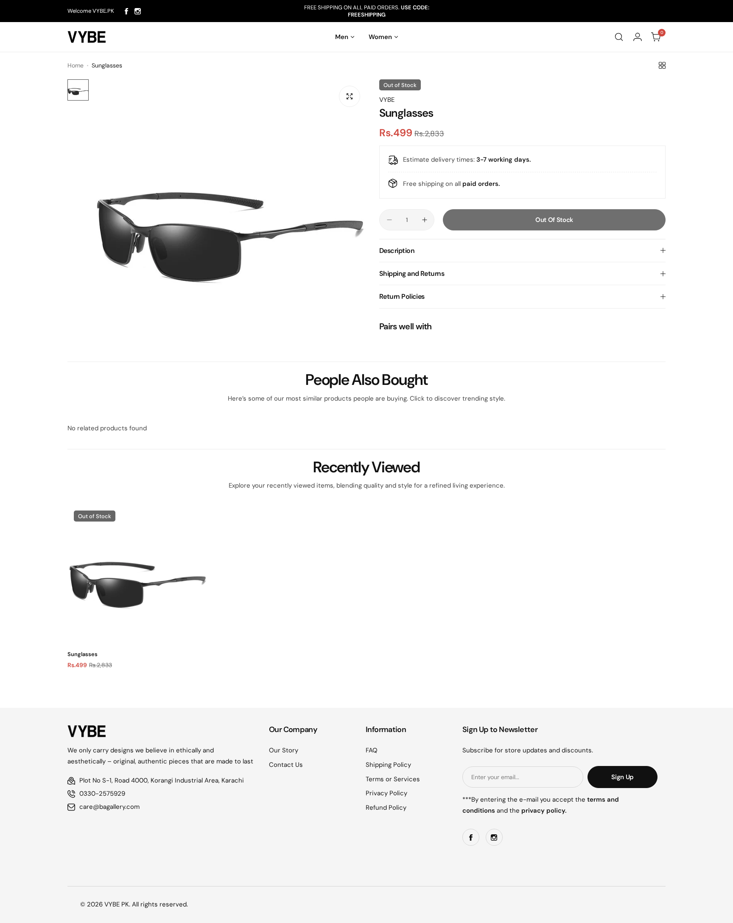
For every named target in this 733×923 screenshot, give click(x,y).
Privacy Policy (386, 793)
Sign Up (622, 777)
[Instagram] (137, 11)
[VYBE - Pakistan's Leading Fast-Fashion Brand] (86, 37)
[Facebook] (126, 11)
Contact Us (286, 764)
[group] (229, 216)
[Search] (619, 37)
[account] (637, 37)
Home (75, 65)
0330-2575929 (102, 793)
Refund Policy (386, 807)
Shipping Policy (388, 764)
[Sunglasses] (137, 574)
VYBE (386, 99)
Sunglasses (82, 654)
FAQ (372, 750)
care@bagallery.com (109, 806)
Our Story (283, 750)
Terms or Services (393, 779)
